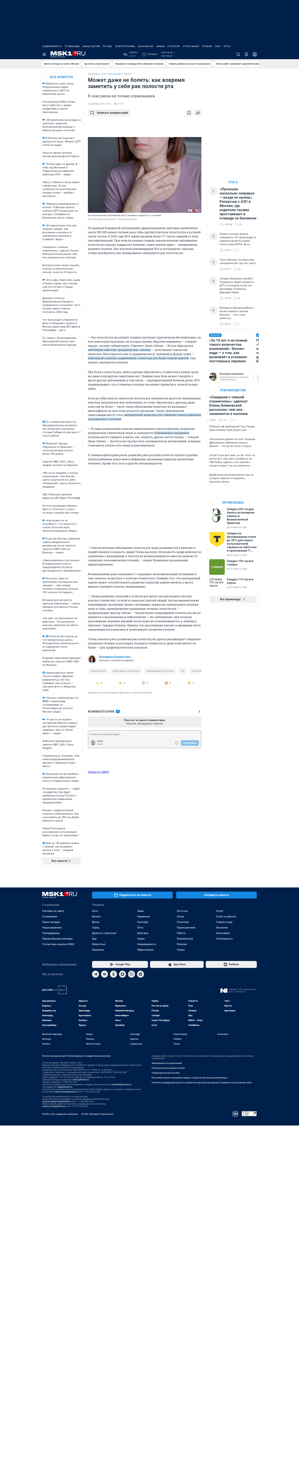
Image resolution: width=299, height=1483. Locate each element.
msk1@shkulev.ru (81, 1079)
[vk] (104, 974)
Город (95, 927)
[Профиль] (255, 54)
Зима (140, 911)
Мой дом (142, 933)
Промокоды (72, 46)
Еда (94, 938)
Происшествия (186, 927)
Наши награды (51, 922)
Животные (98, 944)
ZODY (218, 46)
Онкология (197, 671)
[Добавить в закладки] (188, 112)
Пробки (207, 46)
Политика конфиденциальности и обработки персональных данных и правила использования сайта (202, 1082)
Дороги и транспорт (104, 933)
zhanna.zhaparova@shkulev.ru (56, 1101)
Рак (182, 671)
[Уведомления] (246, 54)
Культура (142, 922)
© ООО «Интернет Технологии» (97, 1114)
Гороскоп (174, 46)
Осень (180, 916)
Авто (95, 911)
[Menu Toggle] (44, 54)
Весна (95, 922)
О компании (49, 916)
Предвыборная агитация (57, 938)
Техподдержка (51, 933)
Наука (140, 938)
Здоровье (98, 949)
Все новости (61, 77)
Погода (107, 46)
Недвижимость (52, 46)
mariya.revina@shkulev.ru (66, 1092)
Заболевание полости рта (126, 671)
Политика (183, 922)
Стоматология (98, 671)
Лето (140, 927)
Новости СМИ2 (98, 772)
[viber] (131, 974)
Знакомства (145, 46)
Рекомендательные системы (166, 1073)
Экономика (223, 933)
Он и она (182, 911)
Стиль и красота (226, 916)
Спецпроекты (224, 938)
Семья (181, 949)
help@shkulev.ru (65, 1087)
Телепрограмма (125, 46)
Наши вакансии (52, 927)
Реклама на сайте (53, 911)
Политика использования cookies (168, 1068)
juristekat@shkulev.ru (122, 1084)
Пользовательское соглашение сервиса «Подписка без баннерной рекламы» (190, 1078)
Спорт (219, 911)
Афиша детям (91, 46)
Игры (227, 46)
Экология (222, 927)
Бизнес (96, 916)
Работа (181, 933)
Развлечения (185, 938)
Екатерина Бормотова (114, 657)
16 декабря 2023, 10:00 (99, 104)
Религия (182, 944)
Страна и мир (224, 922)
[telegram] (95, 974)
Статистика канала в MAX (58, 944)
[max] (122, 974)
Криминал (143, 916)
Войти (100, 744)
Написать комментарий (112, 112)
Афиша (160, 46)
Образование (145, 949)
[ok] (113, 974)
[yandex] (140, 974)
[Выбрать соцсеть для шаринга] (197, 112)
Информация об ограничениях (167, 1063)
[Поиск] (238, 54)
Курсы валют (191, 46)
